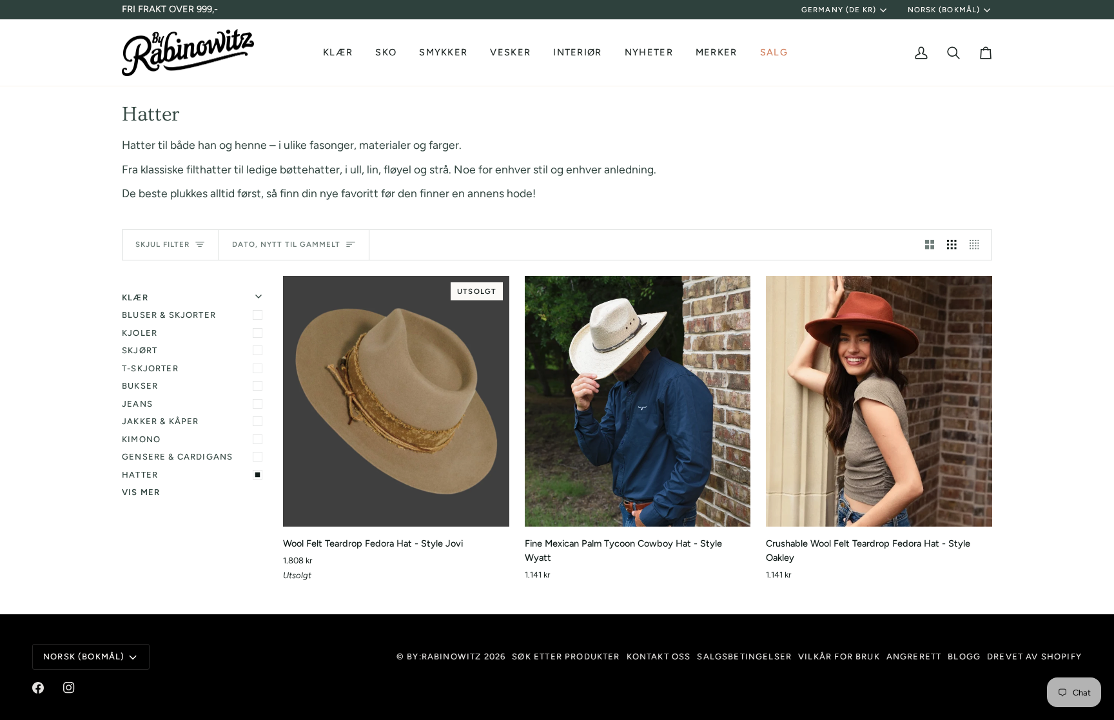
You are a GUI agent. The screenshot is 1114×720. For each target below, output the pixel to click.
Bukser (140, 386)
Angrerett (914, 656)
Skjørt (139, 350)
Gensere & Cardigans (177, 457)
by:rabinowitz (444, 656)
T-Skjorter (150, 368)
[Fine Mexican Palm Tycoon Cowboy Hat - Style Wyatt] (638, 401)
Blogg (964, 656)
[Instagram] (69, 688)
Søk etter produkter (566, 656)
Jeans (137, 404)
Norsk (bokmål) (944, 9)
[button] (339, 52)
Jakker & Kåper (160, 421)
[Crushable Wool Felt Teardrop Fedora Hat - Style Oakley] (879, 401)
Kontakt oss (659, 656)
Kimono (141, 439)
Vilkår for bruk (839, 656)
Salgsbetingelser (744, 656)
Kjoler (139, 333)
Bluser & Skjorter (169, 315)
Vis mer (141, 492)
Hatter (140, 475)
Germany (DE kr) (838, 9)
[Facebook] (38, 688)
